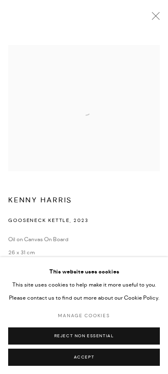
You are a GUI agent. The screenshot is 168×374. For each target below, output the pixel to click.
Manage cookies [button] (84, 316)
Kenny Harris (40, 200)
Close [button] (154, 18)
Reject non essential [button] (84, 336)
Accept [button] (84, 357)
